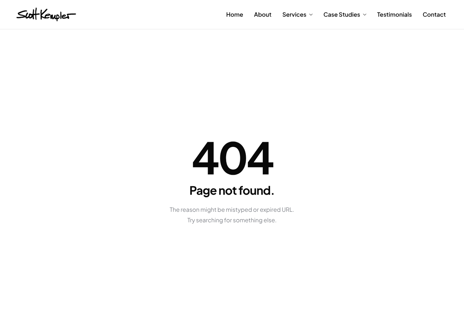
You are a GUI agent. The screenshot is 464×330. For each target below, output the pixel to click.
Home (234, 14)
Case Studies (341, 14)
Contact (434, 14)
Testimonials (394, 14)
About (263, 14)
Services (294, 14)
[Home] (46, 13)
